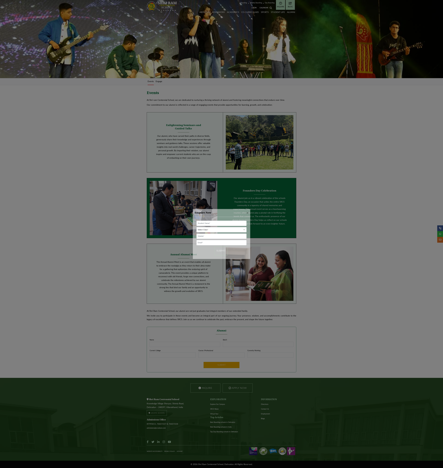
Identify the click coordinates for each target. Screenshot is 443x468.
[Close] (247, 213)
